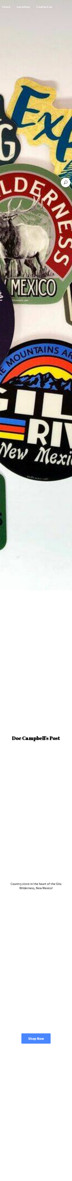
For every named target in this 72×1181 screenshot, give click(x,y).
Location (23, 7)
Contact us (44, 7)
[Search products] (65, 182)
